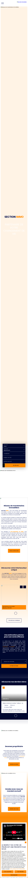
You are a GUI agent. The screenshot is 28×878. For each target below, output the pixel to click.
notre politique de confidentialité (17, 869)
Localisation (6, 453)
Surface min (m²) (8, 461)
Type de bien (6, 448)
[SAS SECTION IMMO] (22, 3)
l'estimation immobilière (9, 646)
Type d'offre (6, 444)
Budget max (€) (7, 457)
